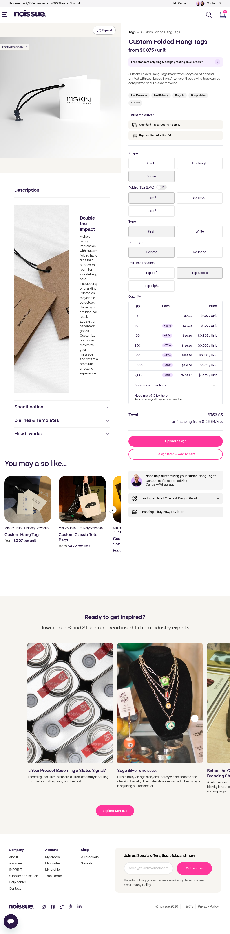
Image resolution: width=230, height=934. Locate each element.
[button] (60, 98)
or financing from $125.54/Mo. (197, 422)
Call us (150, 484)
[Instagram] (43, 906)
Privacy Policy (140, 885)
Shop (85, 850)
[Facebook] (52, 906)
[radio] (151, 163)
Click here (160, 395)
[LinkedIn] (79, 906)
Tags (132, 32)
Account (51, 850)
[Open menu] (5, 14)
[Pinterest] (70, 906)
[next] (113, 510)
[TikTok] (61, 906)
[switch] (161, 187)
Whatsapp (166, 484)
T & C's (188, 906)
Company (16, 850)
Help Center (179, 3)
